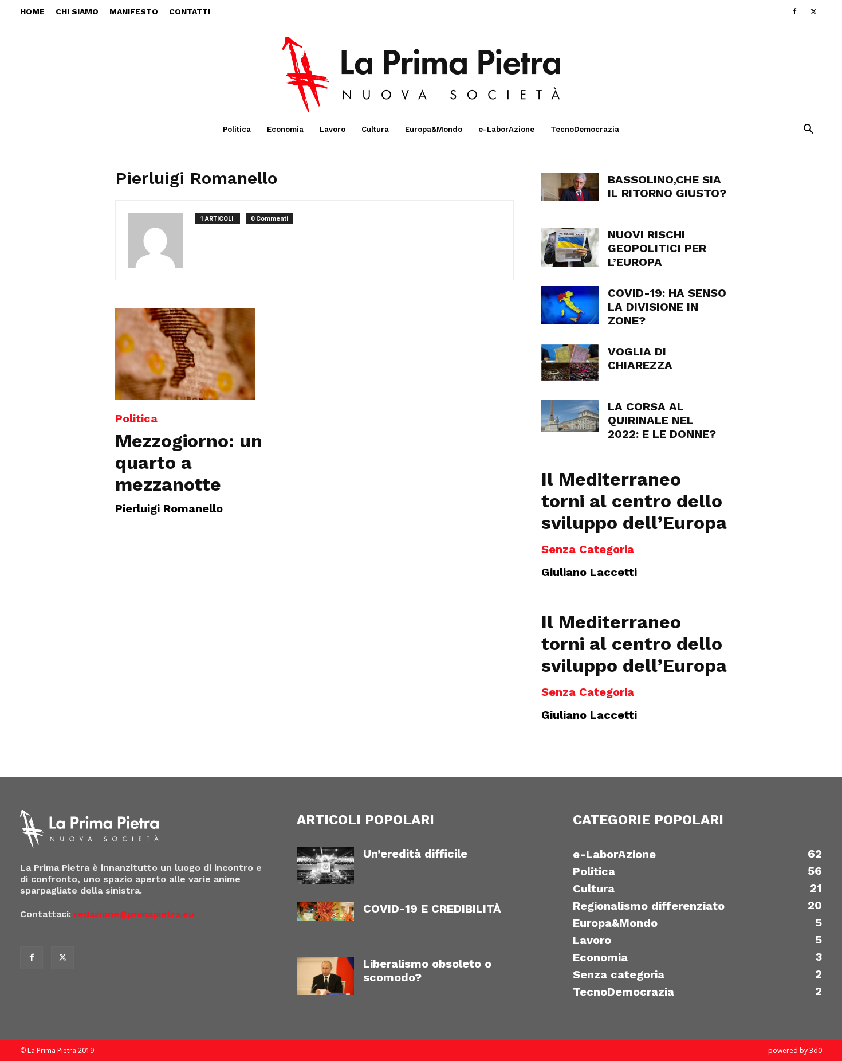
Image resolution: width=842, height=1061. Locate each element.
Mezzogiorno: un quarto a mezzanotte (188, 462)
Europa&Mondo (433, 129)
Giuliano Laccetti (589, 572)
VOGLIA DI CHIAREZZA (640, 358)
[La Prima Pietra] (421, 68)
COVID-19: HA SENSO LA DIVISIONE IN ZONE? (667, 306)
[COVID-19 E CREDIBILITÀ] (325, 911)
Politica (237, 129)
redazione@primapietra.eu (134, 914)
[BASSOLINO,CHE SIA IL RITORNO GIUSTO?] (570, 187)
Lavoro (332, 129)
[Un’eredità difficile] (325, 865)
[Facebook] (794, 11)
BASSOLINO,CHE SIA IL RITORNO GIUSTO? (667, 186)
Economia (285, 129)
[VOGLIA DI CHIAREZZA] (570, 362)
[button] (808, 130)
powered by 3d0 (795, 1050)
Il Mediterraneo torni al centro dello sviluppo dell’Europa (634, 501)
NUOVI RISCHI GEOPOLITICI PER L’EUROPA (657, 248)
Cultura (375, 129)
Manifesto (133, 11)
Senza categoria (587, 549)
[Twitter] (813, 11)
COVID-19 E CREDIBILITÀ (432, 908)
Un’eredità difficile (415, 853)
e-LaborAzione (506, 129)
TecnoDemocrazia (584, 129)
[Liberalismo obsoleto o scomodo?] (325, 976)
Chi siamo (77, 11)
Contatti (189, 11)
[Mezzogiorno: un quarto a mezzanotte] (208, 354)
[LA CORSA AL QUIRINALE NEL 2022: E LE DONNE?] (570, 416)
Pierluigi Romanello (169, 508)
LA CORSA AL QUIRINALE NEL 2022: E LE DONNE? (662, 420)
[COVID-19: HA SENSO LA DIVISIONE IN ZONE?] (570, 305)
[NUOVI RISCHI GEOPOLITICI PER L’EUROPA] (570, 247)
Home (32, 11)
